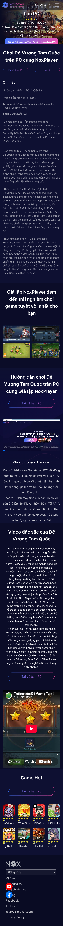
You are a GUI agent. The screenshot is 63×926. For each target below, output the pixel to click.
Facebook (12, 900)
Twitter (10, 906)
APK (47, 70)
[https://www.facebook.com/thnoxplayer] (9, 894)
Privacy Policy (15, 917)
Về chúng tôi (14, 884)
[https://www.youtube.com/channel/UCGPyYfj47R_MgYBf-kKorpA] (9, 886)
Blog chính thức (16, 889)
